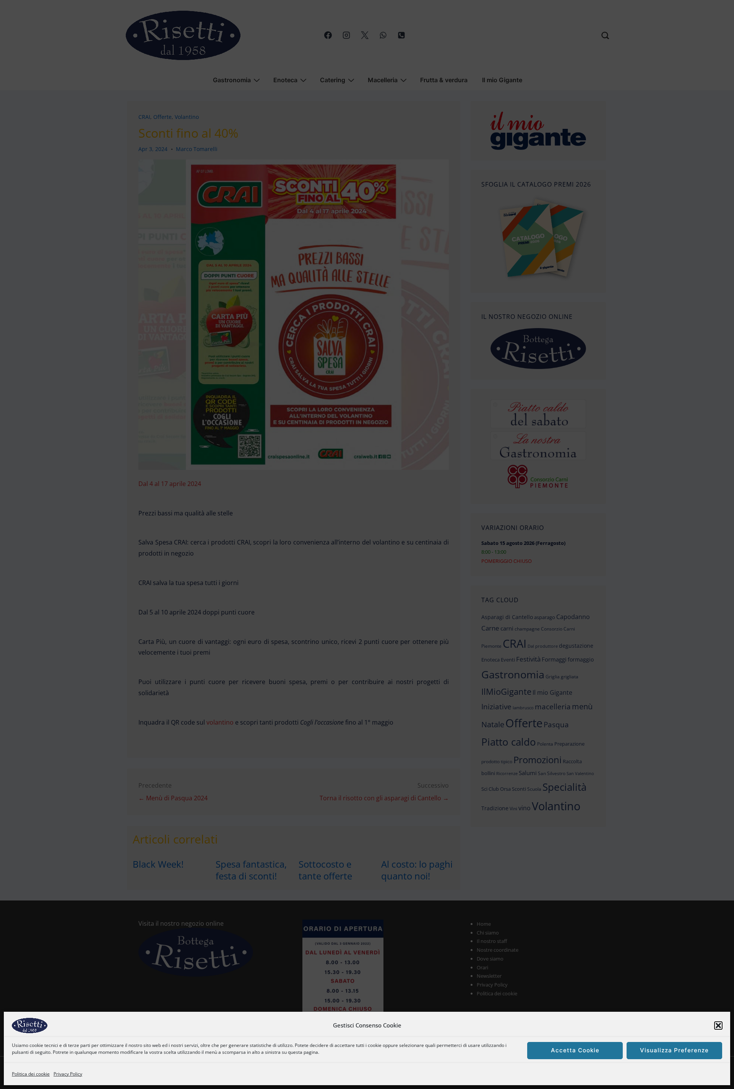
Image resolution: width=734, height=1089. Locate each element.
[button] (718, 1025)
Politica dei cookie (31, 1074)
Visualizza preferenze (674, 1050)
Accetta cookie (575, 1050)
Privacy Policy (68, 1074)
